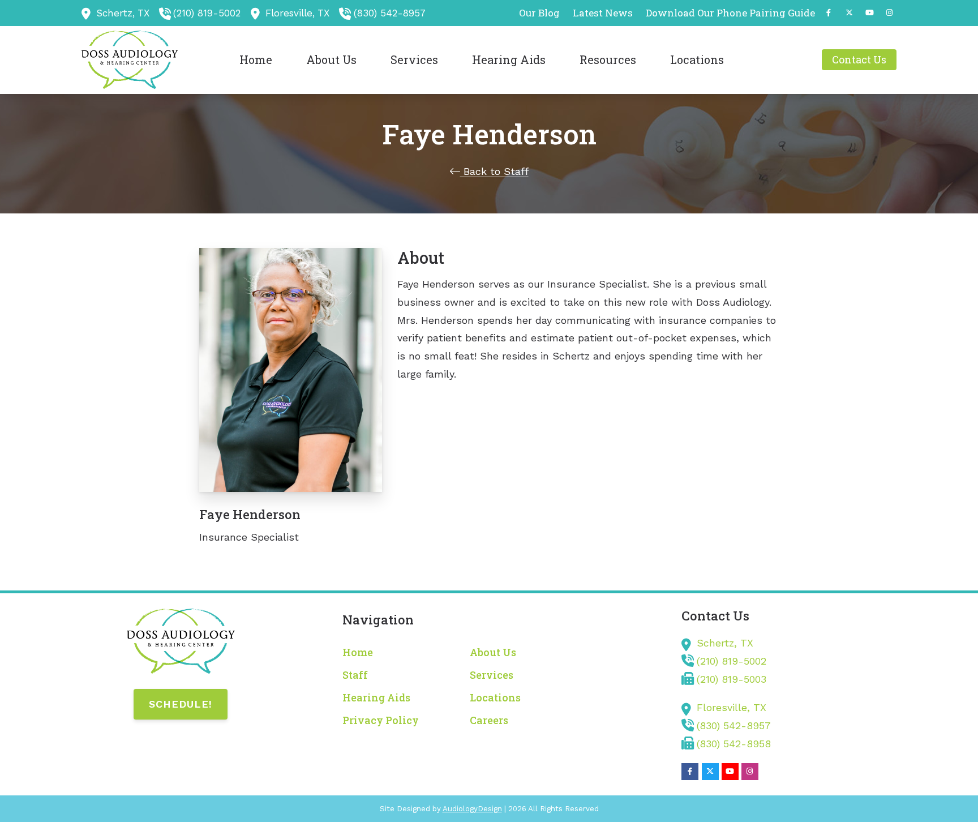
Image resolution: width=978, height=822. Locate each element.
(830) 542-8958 (734, 744)
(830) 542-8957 (390, 13)
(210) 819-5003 (731, 679)
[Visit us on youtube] (869, 12)
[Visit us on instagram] (889, 12)
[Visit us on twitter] (849, 12)
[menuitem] (540, 13)
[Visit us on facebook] (828, 12)
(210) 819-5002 (207, 13)
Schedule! (180, 704)
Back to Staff (494, 171)
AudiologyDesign (472, 808)
